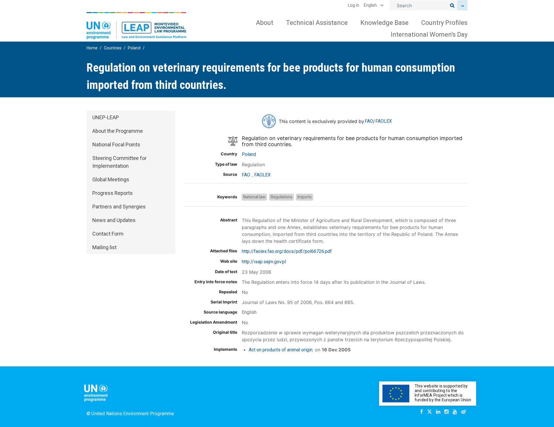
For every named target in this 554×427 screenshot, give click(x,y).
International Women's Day (429, 34)
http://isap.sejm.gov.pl (264, 261)
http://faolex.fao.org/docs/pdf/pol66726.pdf (287, 251)
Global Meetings (110, 179)
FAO (369, 121)
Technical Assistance (317, 22)
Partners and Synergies (119, 207)
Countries (112, 48)
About (264, 22)
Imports (304, 197)
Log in (353, 5)
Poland (134, 48)
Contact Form (107, 234)
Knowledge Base (384, 22)
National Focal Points (116, 144)
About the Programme (117, 131)
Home (92, 48)
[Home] (136, 25)
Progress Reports (112, 193)
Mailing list (104, 247)
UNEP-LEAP (105, 117)
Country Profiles (444, 22)
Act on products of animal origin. (281, 350)
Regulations (281, 197)
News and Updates (114, 220)
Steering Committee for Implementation (119, 162)
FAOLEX (383, 121)
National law (254, 197)
